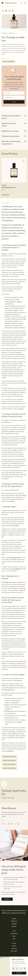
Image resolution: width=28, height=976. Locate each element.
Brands (7, 6)
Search (14, 926)
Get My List (7, 899)
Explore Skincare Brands (9, 764)
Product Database (15, 568)
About (14, 946)
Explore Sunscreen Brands (9, 768)
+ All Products (5, 194)
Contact (14, 948)
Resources (14, 933)
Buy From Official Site (8, 61)
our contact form (9, 751)
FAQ (14, 938)
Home (3, 6)
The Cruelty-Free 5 (9, 689)
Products (14, 921)
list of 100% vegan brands (14, 557)
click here (20, 408)
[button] (21, 153)
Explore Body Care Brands (9, 756)
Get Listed (14, 951)
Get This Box (19, 973)
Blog (14, 936)
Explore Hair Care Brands (9, 760)
